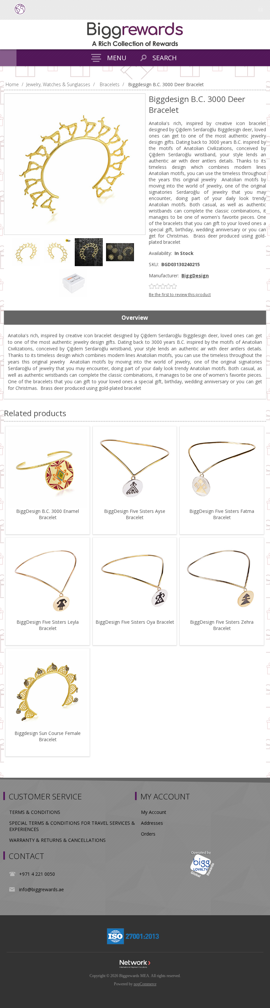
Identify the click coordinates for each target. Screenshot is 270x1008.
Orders (148, 834)
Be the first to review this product (180, 294)
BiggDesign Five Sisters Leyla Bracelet (47, 625)
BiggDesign (195, 275)
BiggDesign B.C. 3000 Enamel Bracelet (47, 514)
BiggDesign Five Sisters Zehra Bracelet (222, 625)
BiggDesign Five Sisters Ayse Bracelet (134, 514)
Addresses (152, 823)
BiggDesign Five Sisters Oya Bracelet (134, 622)
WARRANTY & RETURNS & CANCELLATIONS (57, 840)
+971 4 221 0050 (37, 874)
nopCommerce (145, 984)
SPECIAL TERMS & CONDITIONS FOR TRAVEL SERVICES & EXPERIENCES (72, 826)
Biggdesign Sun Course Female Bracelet (47, 736)
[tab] (135, 318)
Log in (260, 9)
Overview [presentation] (135, 317)
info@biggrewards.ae (41, 889)
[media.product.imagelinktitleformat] (47, 468)
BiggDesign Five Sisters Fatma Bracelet (221, 514)
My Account (153, 812)
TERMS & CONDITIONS (34, 812)
